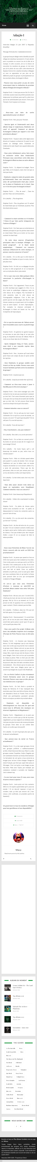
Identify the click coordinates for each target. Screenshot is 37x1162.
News (20, 1048)
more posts (11, 853)
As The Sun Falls (10, 1048)
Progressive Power (11, 1070)
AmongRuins (9, 1102)
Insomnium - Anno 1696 (21, 1028)
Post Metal (9, 1062)
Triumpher (24, 1070)
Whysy (25, 39)
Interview (15, 39)
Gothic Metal (9, 1094)
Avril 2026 (9, 1066)
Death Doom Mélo (11, 1052)
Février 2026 (20, 1102)
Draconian (18, 1091)
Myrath (17, 1066)
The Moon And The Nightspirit (14, 1059)
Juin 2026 (8, 1091)
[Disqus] (18, 893)
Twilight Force (20, 1077)
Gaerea (8, 1109)
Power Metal (9, 1098)
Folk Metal (18, 1062)
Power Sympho (10, 1080)
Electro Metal (25, 1105)
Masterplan (20, 1094)
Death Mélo (9, 1084)
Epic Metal (9, 1073)
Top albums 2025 (18, 996)
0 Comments (19, 816)
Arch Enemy (21, 1080)
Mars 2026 (19, 1098)
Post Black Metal (18, 1109)
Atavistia (18, 1084)
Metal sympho (10, 1087)
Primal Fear (9, 1077)
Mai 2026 (8, 1055)
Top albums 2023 (18, 1017)
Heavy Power (19, 1073)
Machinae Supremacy (12, 1105)
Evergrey (20, 1087)
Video (21, 1052)
